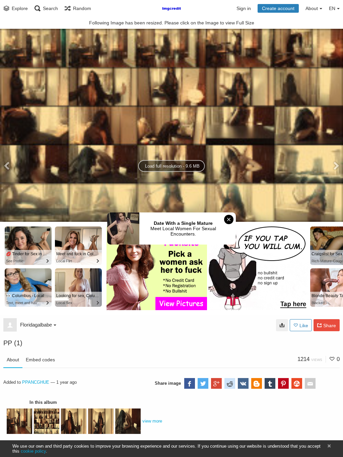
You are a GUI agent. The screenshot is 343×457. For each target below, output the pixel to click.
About (13, 359)
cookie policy (33, 451)
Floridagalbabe (36, 325)
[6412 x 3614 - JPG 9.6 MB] (282, 325)
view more (152, 421)
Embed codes (40, 359)
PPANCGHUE (35, 382)
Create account (278, 8)
